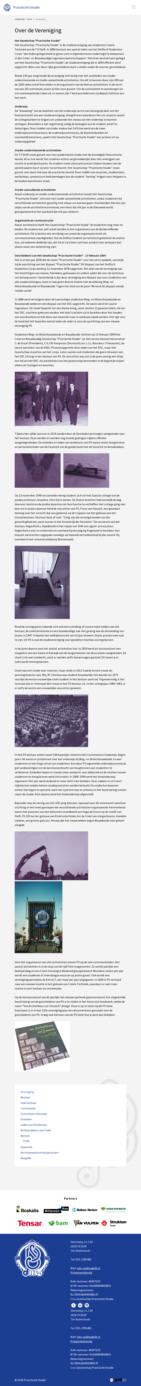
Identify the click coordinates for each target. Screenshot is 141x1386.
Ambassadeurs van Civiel (36, 1130)
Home (29, 19)
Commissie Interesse (34, 1114)
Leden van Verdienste (34, 1125)
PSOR (26, 1141)
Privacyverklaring (81, 1272)
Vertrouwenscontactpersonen (39, 1152)
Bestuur (25, 1097)
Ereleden (26, 1119)
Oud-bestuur (28, 1103)
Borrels (25, 1135)
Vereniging (41, 19)
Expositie (26, 1147)
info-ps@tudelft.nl (88, 1268)
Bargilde (26, 1158)
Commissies (28, 1108)
